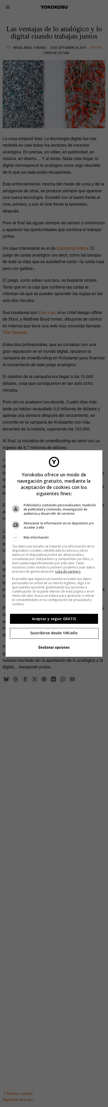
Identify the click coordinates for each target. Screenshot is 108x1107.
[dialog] (54, 553)
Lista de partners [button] (67, 571)
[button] (54, 537)
